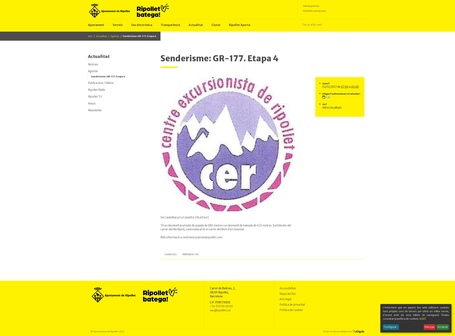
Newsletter (95, 110)
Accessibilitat (288, 288)
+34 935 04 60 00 (221, 306)
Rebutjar (430, 327)
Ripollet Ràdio (96, 90)
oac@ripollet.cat (220, 310)
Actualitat (101, 36)
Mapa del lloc (288, 293)
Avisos (92, 103)
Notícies (93, 64)
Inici (90, 36)
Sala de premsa (311, 5)
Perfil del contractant (314, 10)
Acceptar (442, 327)
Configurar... (391, 327)
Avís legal (285, 299)
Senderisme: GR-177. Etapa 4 (108, 76)
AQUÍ (422, 318)
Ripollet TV (95, 96)
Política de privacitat (292, 304)
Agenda (115, 36)
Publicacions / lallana (101, 83)
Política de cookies (291, 310)
